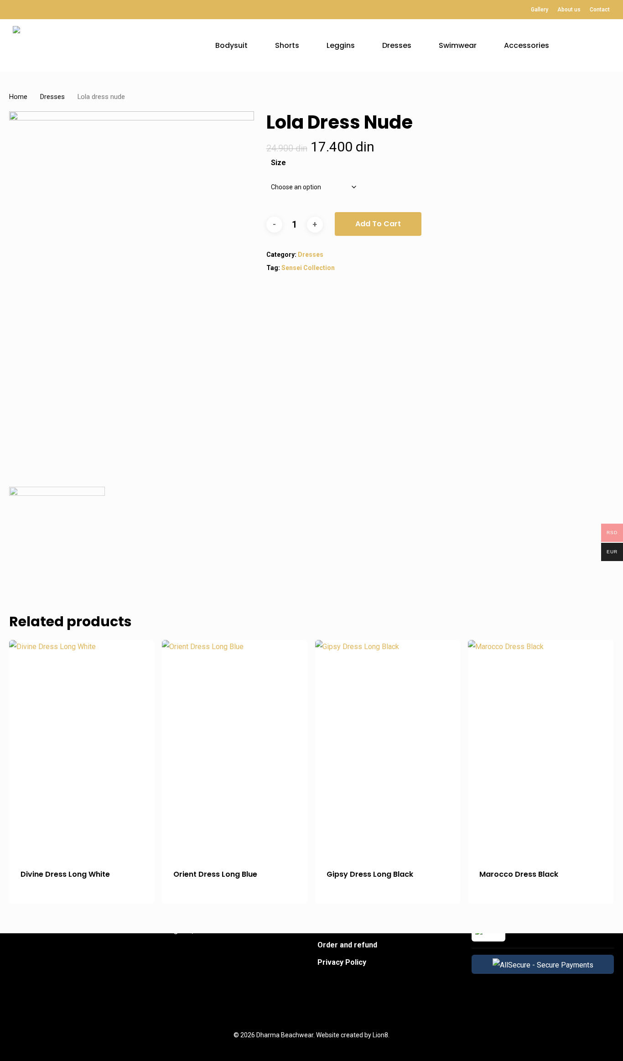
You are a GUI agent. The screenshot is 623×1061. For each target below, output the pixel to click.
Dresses (52, 97)
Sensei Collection (308, 267)
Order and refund (347, 945)
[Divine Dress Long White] (81, 749)
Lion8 (380, 1035)
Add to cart (378, 223)
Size (278, 162)
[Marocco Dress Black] (540, 749)
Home (18, 97)
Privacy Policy (341, 962)
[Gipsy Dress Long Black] (387, 749)
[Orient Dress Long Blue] (234, 749)
